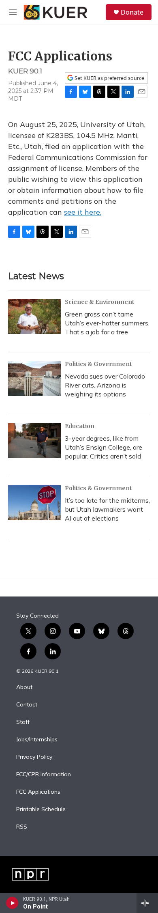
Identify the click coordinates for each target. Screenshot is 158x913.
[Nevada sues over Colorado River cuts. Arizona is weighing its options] (34, 378)
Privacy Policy (34, 757)
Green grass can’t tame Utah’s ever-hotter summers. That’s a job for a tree (107, 323)
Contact (26, 705)
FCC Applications (38, 792)
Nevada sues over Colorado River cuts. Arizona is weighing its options (105, 385)
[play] (12, 903)
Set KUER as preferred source (108, 78)
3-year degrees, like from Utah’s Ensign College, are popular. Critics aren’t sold (103, 447)
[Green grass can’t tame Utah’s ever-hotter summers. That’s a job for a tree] (34, 316)
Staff (23, 722)
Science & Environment (100, 302)
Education (79, 426)
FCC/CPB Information (43, 774)
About (24, 687)
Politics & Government (98, 364)
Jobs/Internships (37, 739)
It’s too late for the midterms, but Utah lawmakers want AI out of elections (107, 509)
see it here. (82, 212)
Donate (132, 12)
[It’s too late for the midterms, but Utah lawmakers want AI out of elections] (34, 502)
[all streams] (147, 903)
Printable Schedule (41, 809)
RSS (21, 827)
